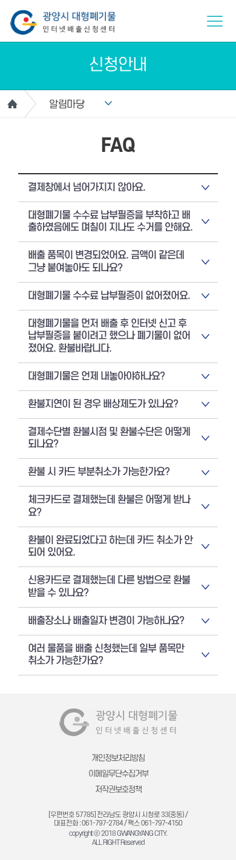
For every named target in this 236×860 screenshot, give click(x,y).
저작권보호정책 (118, 789)
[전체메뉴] (215, 21)
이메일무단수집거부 (118, 773)
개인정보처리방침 (118, 758)
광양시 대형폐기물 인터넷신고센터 (63, 22)
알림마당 (66, 104)
